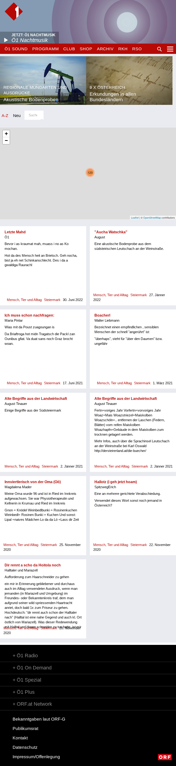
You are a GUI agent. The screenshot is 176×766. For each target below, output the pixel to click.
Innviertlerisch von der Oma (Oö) (33, 482)
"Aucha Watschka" (110, 232)
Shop (86, 49)
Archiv (105, 49)
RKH (123, 49)
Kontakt (20, 737)
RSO (137, 49)
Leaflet (135, 217)
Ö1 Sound (16, 49)
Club (69, 49)
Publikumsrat (25, 728)
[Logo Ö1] (14, 11)
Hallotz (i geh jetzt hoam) (115, 482)
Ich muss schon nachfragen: (29, 315)
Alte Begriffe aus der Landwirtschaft (36, 399)
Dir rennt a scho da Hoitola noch (33, 565)
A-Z (5, 115)
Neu (17, 115)
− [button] (6, 140)
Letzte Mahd (15, 232)
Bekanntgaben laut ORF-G (39, 719)
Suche (159, 49)
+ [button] (6, 133)
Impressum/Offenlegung (36, 756)
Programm (45, 49)
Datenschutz (25, 747)
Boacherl (102, 315)
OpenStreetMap (152, 217)
